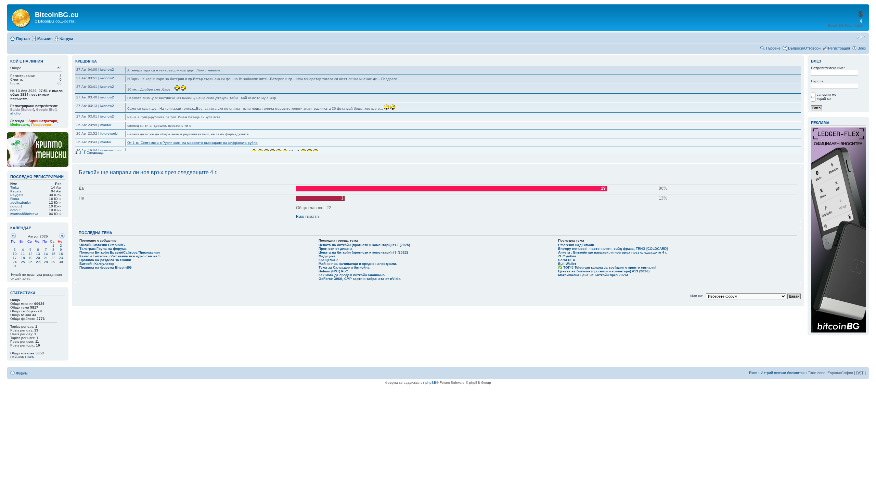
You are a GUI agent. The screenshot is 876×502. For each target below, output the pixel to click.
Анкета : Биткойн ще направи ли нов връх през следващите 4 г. (612, 252)
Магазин (45, 39)
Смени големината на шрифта (861, 37)
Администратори (42, 121)
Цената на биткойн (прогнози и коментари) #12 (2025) (364, 245)
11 (23, 254)
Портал (23, 39)
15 (53, 254)
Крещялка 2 (328, 260)
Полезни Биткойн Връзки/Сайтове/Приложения (119, 252)
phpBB (430, 382)
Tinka (29, 357)
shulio (15, 113)
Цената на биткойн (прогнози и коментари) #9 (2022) (363, 252)
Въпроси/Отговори (804, 48)
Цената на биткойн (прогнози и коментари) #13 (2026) (603, 271)
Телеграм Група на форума (103, 248)
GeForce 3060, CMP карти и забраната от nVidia (360, 279)
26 (30, 262)
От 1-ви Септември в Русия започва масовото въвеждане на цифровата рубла (192, 143)
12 (30, 254)
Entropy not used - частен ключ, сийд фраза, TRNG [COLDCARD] (613, 248)
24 (15, 262)
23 (61, 258)
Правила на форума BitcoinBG (105, 267)
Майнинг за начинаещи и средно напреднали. (358, 264)
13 (38, 254)
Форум (66, 39)
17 (15, 258)
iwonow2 (107, 69)
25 (23, 262)
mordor (105, 125)
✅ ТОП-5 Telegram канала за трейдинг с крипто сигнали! (607, 267)
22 (53, 258)
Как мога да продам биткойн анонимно (352, 275)
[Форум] (22, 17)
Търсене (773, 48)
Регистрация (839, 48)
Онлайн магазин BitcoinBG (102, 245)
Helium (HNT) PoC (333, 271)
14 (46, 254)
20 (38, 258)
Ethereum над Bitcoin (576, 245)
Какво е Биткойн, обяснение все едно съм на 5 (119, 256)
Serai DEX (566, 260)
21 (46, 258)
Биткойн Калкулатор (96, 264)
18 (23, 258)
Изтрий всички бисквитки (782, 373)
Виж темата (307, 216)
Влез (862, 48)
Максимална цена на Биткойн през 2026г (593, 275)
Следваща (95, 152)
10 (15, 254)
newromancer (110, 150)
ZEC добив (567, 256)
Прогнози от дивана (335, 248)
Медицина (327, 256)
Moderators (19, 124)
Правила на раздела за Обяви (105, 260)
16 (61, 254)
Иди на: (697, 296)
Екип (753, 373)
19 (30, 258)
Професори (41, 124)
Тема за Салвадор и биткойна (344, 267)
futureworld (109, 133)
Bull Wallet (567, 264)
